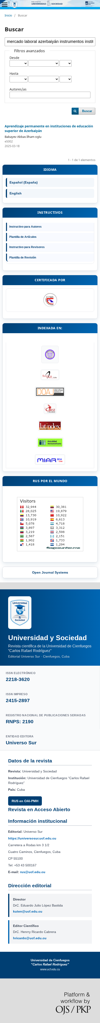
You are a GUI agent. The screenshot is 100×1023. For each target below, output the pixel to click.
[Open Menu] (4, 4)
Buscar (87, 111)
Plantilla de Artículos (23, 237)
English (16, 193)
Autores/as (18, 89)
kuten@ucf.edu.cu (27, 911)
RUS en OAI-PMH (25, 801)
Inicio (8, 15)
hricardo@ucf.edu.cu (30, 938)
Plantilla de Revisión (22, 257)
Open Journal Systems (50, 572)
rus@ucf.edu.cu (32, 872)
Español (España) (24, 182)
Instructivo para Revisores (27, 247)
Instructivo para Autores (25, 226)
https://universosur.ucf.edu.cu (32, 838)
